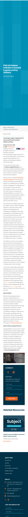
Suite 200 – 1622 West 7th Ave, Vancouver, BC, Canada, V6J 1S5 (14, 484)
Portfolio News (8, 76)
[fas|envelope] (6, 496)
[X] (8, 372)
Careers (7, 463)
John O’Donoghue (14, 286)
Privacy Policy (8, 473)
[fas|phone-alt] (6, 493)
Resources (7, 465)
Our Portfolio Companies (11, 468)
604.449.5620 (10, 493)
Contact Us (8, 460)
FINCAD (10, 147)
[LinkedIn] (13, 372)
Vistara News (14, 439)
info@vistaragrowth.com (13, 496)
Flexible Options (9, 471)
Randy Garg (6, 282)
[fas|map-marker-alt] (6, 482)
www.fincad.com (17, 323)
